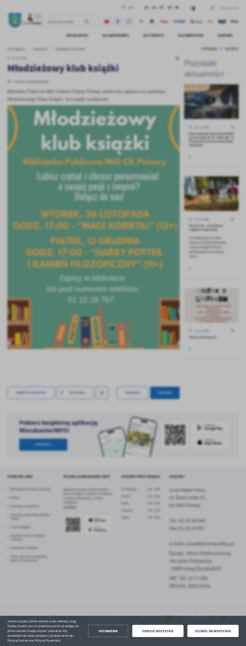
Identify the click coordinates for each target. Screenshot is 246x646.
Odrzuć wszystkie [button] (158, 631)
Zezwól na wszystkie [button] (213, 631)
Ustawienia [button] (108, 631)
